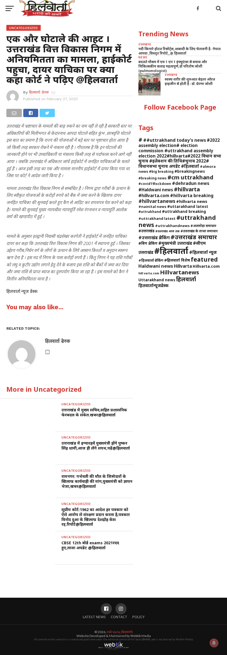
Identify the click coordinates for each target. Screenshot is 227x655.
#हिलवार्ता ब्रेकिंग (150, 260)
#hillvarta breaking (191, 195)
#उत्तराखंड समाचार (194, 237)
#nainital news (152, 206)
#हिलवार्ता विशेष (177, 260)
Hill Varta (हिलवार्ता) (120, 632)
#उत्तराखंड (146, 230)
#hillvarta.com (153, 195)
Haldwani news (155, 266)
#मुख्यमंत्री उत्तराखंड (175, 243)
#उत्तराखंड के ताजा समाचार (199, 231)
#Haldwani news (155, 189)
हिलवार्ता (186, 279)
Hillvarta (183, 266)
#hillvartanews (156, 201)
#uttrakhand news (177, 221)
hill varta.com (148, 273)
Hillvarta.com (206, 266)
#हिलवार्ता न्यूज (203, 252)
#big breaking (161, 171)
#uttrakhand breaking (184, 211)
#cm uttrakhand (190, 177)
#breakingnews (189, 171)
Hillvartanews (179, 272)
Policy (138, 616)
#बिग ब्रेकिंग (148, 243)
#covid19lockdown (154, 183)
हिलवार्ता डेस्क (39, 92)
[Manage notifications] (214, 642)
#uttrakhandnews (172, 225)
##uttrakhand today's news (174, 140)
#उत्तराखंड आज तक (167, 231)
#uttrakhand (149, 211)
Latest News (94, 616)
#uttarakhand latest (187, 206)
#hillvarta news (191, 201)
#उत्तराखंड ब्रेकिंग (154, 237)
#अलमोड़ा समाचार (203, 225)
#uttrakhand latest (157, 218)
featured (204, 259)
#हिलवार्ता (171, 250)
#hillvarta (187, 189)
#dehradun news (190, 183)
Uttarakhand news (156, 279)
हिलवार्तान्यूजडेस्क (153, 285)
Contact (119, 616)
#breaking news (152, 178)
